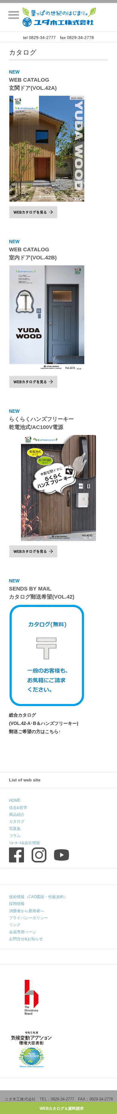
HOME (15, 800)
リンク (15, 924)
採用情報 (17, 903)
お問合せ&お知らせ (26, 939)
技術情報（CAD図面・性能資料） (38, 897)
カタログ (17, 821)
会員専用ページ (22, 932)
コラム (15, 835)
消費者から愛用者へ (26, 911)
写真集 (15, 828)
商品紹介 (17, 814)
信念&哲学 (18, 807)
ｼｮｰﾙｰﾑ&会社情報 (24, 843)
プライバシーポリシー (28, 918)
